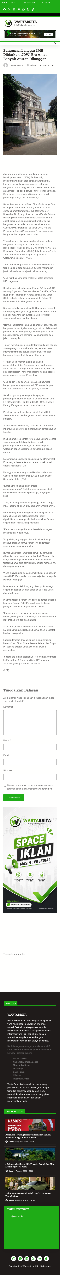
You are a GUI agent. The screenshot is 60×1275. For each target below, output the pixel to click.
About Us (15, 3)
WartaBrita (25, 21)
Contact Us (45, 3)
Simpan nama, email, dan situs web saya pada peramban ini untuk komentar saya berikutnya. (30, 787)
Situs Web (8, 770)
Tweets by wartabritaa (14, 954)
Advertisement (29, 3)
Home (4, 3)
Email (6, 755)
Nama (7, 740)
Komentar (9, 706)
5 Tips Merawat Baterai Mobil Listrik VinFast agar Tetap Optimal (28, 1194)
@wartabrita (17, 1216)
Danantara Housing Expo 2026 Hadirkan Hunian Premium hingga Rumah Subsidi (28, 1136)
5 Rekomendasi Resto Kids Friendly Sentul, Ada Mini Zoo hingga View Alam (30, 1165)
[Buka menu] (5, 43)
